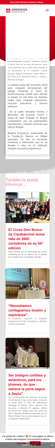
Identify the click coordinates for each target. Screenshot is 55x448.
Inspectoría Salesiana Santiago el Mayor (26, 2)
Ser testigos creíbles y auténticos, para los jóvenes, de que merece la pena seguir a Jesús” (27, 384)
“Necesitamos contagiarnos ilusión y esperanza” (27, 310)
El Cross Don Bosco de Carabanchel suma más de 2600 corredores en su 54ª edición (26, 239)
